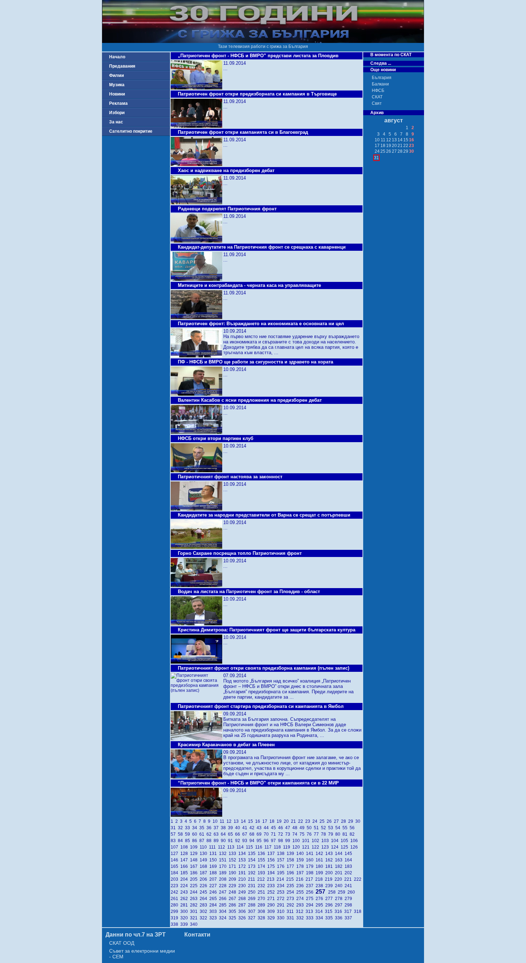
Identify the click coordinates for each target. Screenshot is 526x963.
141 (311, 853)
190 (233, 872)
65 (231, 834)
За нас (116, 121)
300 (185, 911)
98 (281, 840)
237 (311, 885)
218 (320, 879)
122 (316, 847)
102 (316, 840)
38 (224, 827)
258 (333, 892)
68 (253, 834)
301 (195, 911)
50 (310, 827)
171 (233, 866)
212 (262, 879)
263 (195, 898)
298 (349, 905)
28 (344, 821)
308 (262, 911)
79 (331, 834)
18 (273, 821)
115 (250, 847)
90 (224, 840)
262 (185, 898)
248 (233, 892)
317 (349, 911)
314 (320, 911)
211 (252, 879)
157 (282, 859)
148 (195, 859)
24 (316, 821)
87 (202, 840)
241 (349, 885)
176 (282, 866)
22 (301, 821)
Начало (117, 56)
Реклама (118, 103)
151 (224, 859)
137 (272, 853)
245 (204, 892)
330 (282, 917)
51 (317, 827)
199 (320, 872)
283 (204, 905)
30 (358, 821)
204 (185, 879)
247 (224, 892)
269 (253, 898)
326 (243, 917)
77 (317, 834)
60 (195, 834)
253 (282, 892)
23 (308, 821)
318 (358, 911)
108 (185, 847)
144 (340, 853)
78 (324, 834)
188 (214, 872)
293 (301, 905)
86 (195, 840)
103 (326, 840)
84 (181, 840)
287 (243, 905)
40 (238, 827)
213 (272, 879)
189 (224, 872)
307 (253, 911)
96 (267, 840)
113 (232, 847)
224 (185, 885)
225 (195, 885)
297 (340, 905)
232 (262, 885)
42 (253, 827)
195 (282, 872)
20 (287, 821)
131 (214, 853)
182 (340, 866)
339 (185, 924)
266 (224, 898)
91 (231, 840)
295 (320, 905)
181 (330, 866)
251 (262, 892)
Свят (377, 103)
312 (301, 911)
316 (339, 911)
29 (351, 821)
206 (204, 879)
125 (345, 847)
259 (342, 892)
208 (224, 879)
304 (224, 911)
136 (262, 853)
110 (204, 847)
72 (281, 834)
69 (260, 834)
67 (245, 834)
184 (175, 872)
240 (340, 885)
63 (217, 834)
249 (243, 892)
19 (280, 821)
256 (311, 892)
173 (253, 866)
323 (214, 917)
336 (340, 917)
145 (349, 853)
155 (262, 859)
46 (281, 827)
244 (195, 892)
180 (320, 866)
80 (338, 834)
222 (358, 879)
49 (303, 827)
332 (301, 917)
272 (282, 898)
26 (330, 821)
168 (204, 866)
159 (301, 859)
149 (204, 859)
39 (231, 827)
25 (323, 821)
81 (346, 834)
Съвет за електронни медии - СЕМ (142, 953)
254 (291, 892)
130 (204, 853)
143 (330, 853)
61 (202, 834)
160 (311, 859)
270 (262, 898)
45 (274, 827)
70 (267, 834)
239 (330, 885)
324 (224, 917)
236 (301, 885)
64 (224, 834)
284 (214, 905)
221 (349, 879)
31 (174, 827)
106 (354, 840)
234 (282, 885)
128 (185, 853)
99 (288, 840)
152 (233, 859)
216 (301, 879)
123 (326, 847)
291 (282, 905)
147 (185, 859)
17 (265, 821)
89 (217, 840)
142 (320, 853)
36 (210, 827)
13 (237, 821)
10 (216, 821)
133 (233, 853)
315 (330, 911)
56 (353, 827)
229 (233, 885)
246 (214, 892)
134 (243, 853)
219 (330, 879)
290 (272, 905)
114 (241, 847)
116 (259, 847)
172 (243, 866)
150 (214, 859)
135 (253, 853)
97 (274, 840)
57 (174, 834)
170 (224, 866)
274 (301, 898)
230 (243, 885)
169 (214, 866)
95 (260, 840)
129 (195, 853)
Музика (117, 84)
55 (346, 827)
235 (291, 885)
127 (175, 853)
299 (175, 911)
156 (272, 859)
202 (349, 872)
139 (291, 853)
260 (351, 892)
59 (188, 834)
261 (175, 898)
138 (282, 853)
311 (291, 911)
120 (297, 847)
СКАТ (377, 96)
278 (340, 898)
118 (278, 847)
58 (181, 834)
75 (303, 834)
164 (349, 859)
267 (233, 898)
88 (210, 840)
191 (243, 872)
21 (294, 821)
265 (214, 898)
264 (204, 898)
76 (310, 834)
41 (245, 827)
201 (340, 872)
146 (175, 859)
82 (353, 834)
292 (291, 905)
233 (272, 885)
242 (175, 892)
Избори (117, 112)
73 (288, 834)
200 (330, 872)
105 (345, 840)
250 (253, 892)
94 (253, 840)
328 (262, 917)
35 (202, 827)
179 (311, 866)
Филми (116, 75)
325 (233, 917)
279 (349, 898)
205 (195, 879)
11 (223, 821)
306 (243, 911)
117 (269, 847)
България (381, 77)
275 (311, 898)
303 (214, 911)
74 (295, 834)
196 (291, 872)
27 (337, 821)
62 (210, 834)
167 (195, 866)
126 (354, 847)
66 (238, 834)
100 (297, 840)
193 (262, 872)
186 (195, 872)
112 (222, 847)
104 (336, 840)
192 (253, 872)
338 (175, 924)
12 (230, 821)
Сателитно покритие (130, 131)
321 (195, 917)
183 (349, 866)
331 (291, 917)
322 (204, 917)
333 (311, 917)
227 (214, 885)
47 (288, 827)
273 (291, 898)
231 (253, 885)
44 (267, 827)
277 (330, 898)
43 (260, 827)
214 (281, 879)
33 (188, 827)
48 (295, 827)
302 (204, 911)
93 (245, 840)
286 (233, 905)
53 (331, 827)
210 (243, 879)
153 (243, 859)
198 (311, 872)
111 (213, 847)
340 (194, 924)
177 (291, 866)
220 (339, 879)
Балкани (380, 84)
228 (224, 885)
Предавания (122, 66)
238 (320, 885)
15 (251, 821)
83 (174, 840)
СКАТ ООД (121, 943)
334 (320, 917)
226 (204, 885)
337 (349, 917)
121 (307, 847)
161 (320, 859)
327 (253, 917)
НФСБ (378, 90)
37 (217, 827)
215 (291, 879)
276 (320, 898)
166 (185, 866)
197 (301, 872)
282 (195, 905)
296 (330, 905)
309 (272, 911)
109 (195, 847)
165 (175, 866)
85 (188, 840)
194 (272, 872)
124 (336, 847)
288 (253, 905)
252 (272, 892)
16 (258, 821)
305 (233, 911)
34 (195, 827)
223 (175, 885)
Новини (117, 94)
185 (185, 872)
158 (291, 859)
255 (301, 892)
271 (272, 898)
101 (307, 840)
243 (185, 892)
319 (175, 917)
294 (311, 905)
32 (181, 827)
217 (310, 879)
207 (214, 879)
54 (338, 827)
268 (243, 898)
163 (340, 859)
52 (324, 827)
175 (272, 866)
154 (253, 859)
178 (301, 866)
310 (282, 911)
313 (310, 911)
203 (175, 879)
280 (175, 905)
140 (301, 853)
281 (185, 905)
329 (272, 917)
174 (262, 866)
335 (330, 917)
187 (204, 872)
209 (233, 879)
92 (238, 840)
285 (224, 905)
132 (224, 853)
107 (175, 847)
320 (185, 917)
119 (287, 847)
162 (330, 859)
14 (244, 821)
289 (262, 905)
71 (274, 834)
